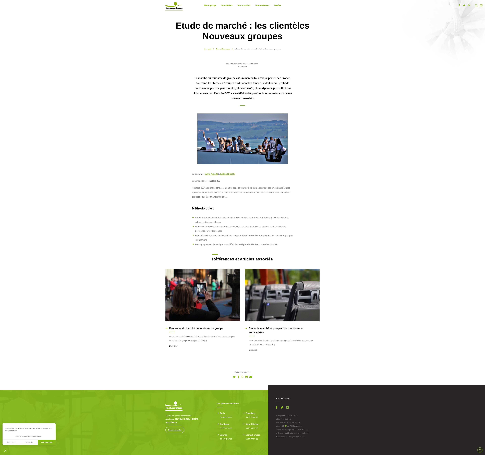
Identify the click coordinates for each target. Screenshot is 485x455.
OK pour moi (46, 442)
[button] (5, 451)
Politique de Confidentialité (287, 415)
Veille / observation (250, 64)
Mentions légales (294, 422)
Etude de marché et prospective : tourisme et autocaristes (276, 330)
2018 (227, 64)
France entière (236, 64)
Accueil (207, 49)
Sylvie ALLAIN (211, 174)
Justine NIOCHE (227, 174)
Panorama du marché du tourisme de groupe (196, 328)
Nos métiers (227, 5)
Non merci (11, 442)
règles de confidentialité (285, 433)
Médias (277, 5)
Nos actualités (244, 5)
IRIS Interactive (295, 426)
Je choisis (29, 442)
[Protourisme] (174, 6)
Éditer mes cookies (283, 419)
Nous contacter (174, 430)
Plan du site (280, 422)
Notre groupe (210, 5)
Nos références (262, 5)
